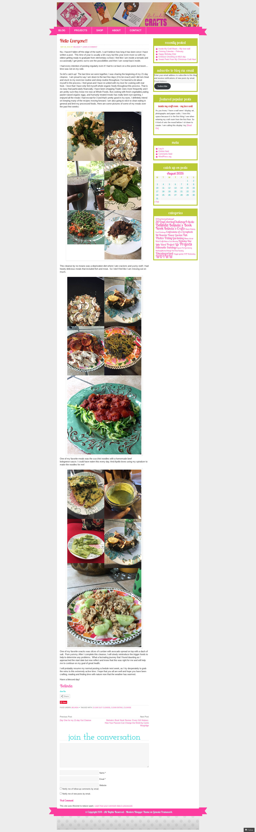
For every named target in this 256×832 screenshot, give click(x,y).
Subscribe (162, 86)
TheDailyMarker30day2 (163, 251)
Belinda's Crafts (128, 14)
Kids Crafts (160, 241)
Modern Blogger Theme (137, 812)
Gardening (178, 238)
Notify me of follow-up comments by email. (80, 789)
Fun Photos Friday (171, 236)
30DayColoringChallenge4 (171, 222)
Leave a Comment (89, 47)
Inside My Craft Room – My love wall (174, 49)
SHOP (99, 30)
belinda (76, 47)
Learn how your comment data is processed (113, 806)
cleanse (127, 707)
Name (101, 773)
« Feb (156, 202)
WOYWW (164, 256)
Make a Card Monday (171, 241)
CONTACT (135, 30)
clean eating (117, 707)
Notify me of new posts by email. (76, 794)
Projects (186, 244)
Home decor (188, 238)
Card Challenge (161, 232)
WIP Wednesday (189, 254)
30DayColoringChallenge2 (165, 219)
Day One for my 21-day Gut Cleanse (75, 720)
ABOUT (116, 30)
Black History (190, 229)
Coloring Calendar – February (171, 51)
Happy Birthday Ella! (167, 54)
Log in (161, 148)
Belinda (75, 707)
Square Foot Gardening (184, 248)
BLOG (61, 30)
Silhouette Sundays (166, 247)
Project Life (172, 244)
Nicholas (183, 241)
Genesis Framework (162, 812)
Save (65, 702)
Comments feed (165, 154)
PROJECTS (80, 30)
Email (101, 779)
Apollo (191, 222)
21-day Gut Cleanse (101, 707)
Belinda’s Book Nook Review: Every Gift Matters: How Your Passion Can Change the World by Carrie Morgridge (127, 723)
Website (102, 785)
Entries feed (164, 151)
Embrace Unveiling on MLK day (172, 57)
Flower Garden (175, 235)
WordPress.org (165, 156)
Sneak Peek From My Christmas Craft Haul (177, 59)
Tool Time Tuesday (178, 251)
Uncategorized (164, 253)
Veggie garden (179, 254)
